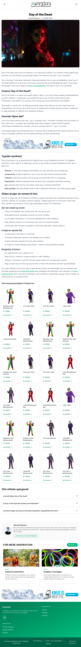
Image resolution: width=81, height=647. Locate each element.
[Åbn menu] (5, 4)
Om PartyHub (37, 641)
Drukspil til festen (27, 271)
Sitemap (48, 643)
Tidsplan (5, 632)
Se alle (71, 545)
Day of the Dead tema (37, 86)
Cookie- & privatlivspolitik (53, 641)
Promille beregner (8, 627)
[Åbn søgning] (76, 4)
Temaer (44, 610)
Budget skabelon (7, 629)
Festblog (45, 612)
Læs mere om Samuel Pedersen (26, 536)
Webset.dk (72, 643)
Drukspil (44, 615)
